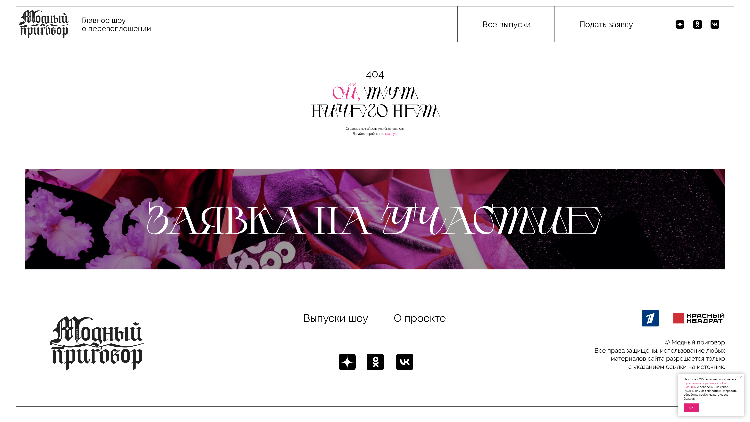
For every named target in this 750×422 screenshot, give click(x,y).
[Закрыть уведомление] (741, 377)
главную (391, 134)
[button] (606, 24)
